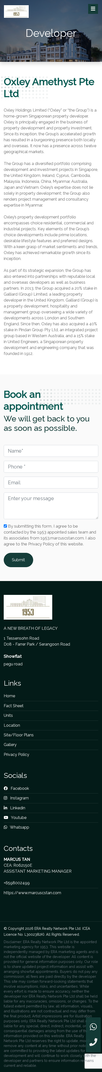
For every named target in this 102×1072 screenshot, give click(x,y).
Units (8, 715)
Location (12, 725)
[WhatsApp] (93, 1027)
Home (9, 696)
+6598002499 (17, 883)
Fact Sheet (14, 705)
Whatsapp (19, 827)
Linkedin (17, 808)
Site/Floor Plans (19, 735)
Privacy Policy (16, 754)
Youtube (18, 817)
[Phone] (93, 1042)
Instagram (19, 798)
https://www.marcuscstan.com (32, 892)
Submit (18, 560)
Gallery (10, 744)
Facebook (19, 788)
